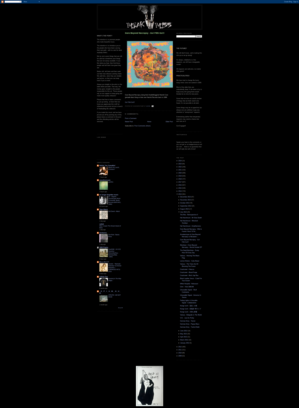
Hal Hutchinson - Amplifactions (190, 226)
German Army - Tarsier (187, 321)
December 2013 (185, 197)
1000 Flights (103, 247)
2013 (180, 194)
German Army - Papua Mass (189, 324)
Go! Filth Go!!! (130, 102)
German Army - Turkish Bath (189, 327)
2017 (180, 182)
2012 (180, 347)
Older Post (169, 121)
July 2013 (183, 212)
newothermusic (104, 180)
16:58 (148, 106)
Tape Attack (103, 209)
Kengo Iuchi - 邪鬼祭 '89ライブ (190, 309)
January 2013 (185, 343)
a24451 (110, 182)
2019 (180, 176)
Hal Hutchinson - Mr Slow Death (191, 218)
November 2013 (185, 200)
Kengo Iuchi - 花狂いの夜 (188, 306)
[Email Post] (152, 106)
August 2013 (184, 209)
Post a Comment (130, 118)
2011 (180, 350)
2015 (180, 188)
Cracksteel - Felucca (187, 269)
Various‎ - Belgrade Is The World (191, 315)
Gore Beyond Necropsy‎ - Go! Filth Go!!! (144, 33)
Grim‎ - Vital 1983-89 (187, 287)
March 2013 (184, 340)
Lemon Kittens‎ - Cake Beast (189, 261)
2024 (180, 161)
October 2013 (185, 203)
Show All (120, 307)
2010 (180, 353)
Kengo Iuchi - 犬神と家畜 (188, 312)
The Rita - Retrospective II (189, 215)
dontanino (103, 233)
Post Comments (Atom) (142, 126)
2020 (180, 173)
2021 (180, 170)
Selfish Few (103, 277)
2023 (180, 164)
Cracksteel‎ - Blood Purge (188, 272)
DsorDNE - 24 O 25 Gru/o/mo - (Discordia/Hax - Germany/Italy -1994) (114, 253)
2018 (180, 179)
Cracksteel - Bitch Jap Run (189, 275)
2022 (180, 167)
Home (149, 121)
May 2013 (183, 334)
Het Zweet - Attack (114, 211)
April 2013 (183, 337)
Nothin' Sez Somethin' (107, 165)
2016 (180, 185)
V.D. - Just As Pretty (187, 318)
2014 (180, 191)
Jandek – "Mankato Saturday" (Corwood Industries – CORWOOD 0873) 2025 (114, 267)
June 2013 (184, 331)
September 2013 (186, 206)
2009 (180, 356)
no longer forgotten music (108, 195)
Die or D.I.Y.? (104, 262)
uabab (101, 224)
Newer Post (129, 121)
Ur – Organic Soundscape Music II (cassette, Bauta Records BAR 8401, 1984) (114, 200)
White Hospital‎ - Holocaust (189, 284)
